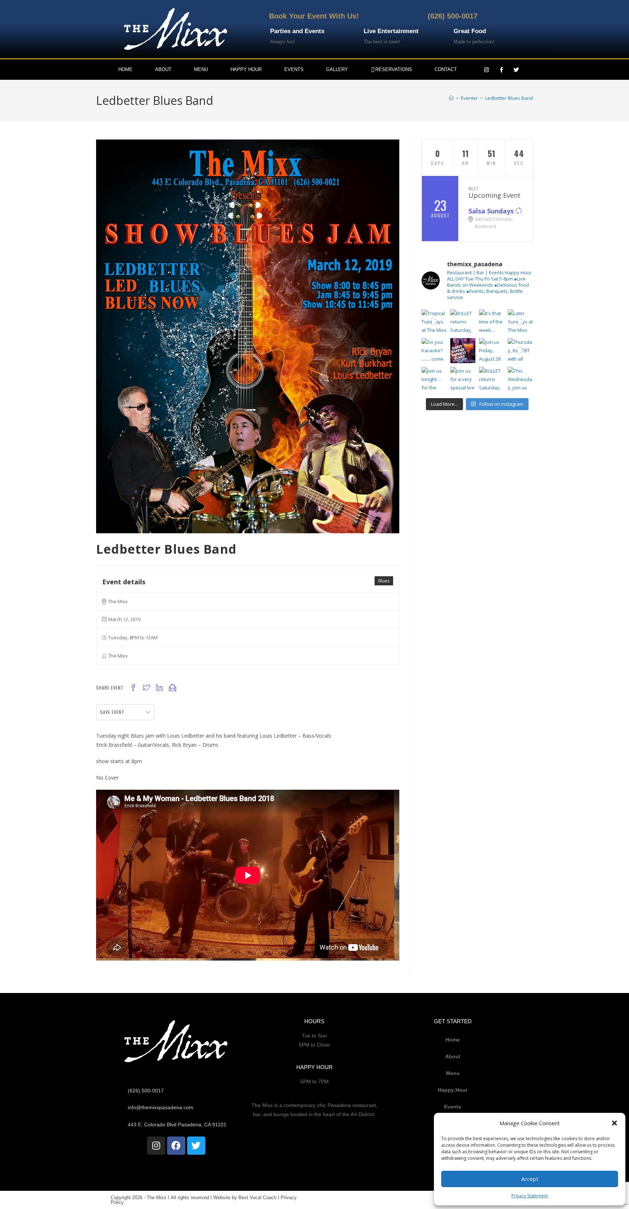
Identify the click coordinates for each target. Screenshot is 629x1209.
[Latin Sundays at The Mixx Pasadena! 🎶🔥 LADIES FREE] (520, 321)
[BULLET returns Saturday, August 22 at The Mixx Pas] (462, 321)
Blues (383, 581)
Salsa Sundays (491, 211)
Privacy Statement (529, 1196)
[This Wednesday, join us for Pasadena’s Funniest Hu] (520, 379)
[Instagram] (486, 69)
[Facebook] (176, 1146)
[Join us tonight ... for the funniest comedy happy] (434, 379)
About (163, 69)
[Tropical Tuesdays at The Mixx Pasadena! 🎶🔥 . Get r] (434, 321)
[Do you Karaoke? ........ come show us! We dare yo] (434, 350)
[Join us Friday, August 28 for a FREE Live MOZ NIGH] (491, 350)
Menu (201, 69)
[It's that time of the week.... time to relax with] (491, 321)
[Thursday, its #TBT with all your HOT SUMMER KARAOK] (520, 350)
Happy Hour (246, 69)
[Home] (451, 98)
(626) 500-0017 (453, 16)
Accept (529, 1178)
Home (125, 69)
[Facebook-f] (501, 69)
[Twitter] (516, 69)
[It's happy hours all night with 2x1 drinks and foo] (462, 350)
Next (473, 188)
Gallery (337, 69)
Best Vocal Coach (257, 1197)
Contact (446, 69)
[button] (614, 1123)
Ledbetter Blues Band (509, 98)
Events (294, 69)
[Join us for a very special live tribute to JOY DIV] (462, 379)
